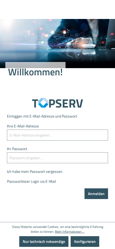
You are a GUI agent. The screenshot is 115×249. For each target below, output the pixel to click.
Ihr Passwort (17, 148)
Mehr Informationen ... (70, 231)
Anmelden (96, 193)
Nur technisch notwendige (44, 241)
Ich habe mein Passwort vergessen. (35, 171)
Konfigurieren (85, 241)
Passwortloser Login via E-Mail (31, 181)
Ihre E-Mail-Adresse (23, 126)
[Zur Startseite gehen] (57, 103)
